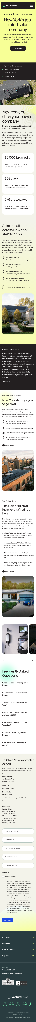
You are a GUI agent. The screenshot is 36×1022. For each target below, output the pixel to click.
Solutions (6, 938)
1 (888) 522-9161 (8, 970)
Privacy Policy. (13, 912)
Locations (6, 944)
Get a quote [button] (9, 445)
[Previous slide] (4, 660)
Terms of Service (27, 910)
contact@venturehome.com (13, 973)
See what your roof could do (16, 288)
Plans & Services (8, 950)
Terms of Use (26, 1017)
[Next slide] (32, 660)
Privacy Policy (9, 1017)
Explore (5, 956)
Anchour (21, 1014)
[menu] (31, 5)
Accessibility (18, 1017)
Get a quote (18, 48)
